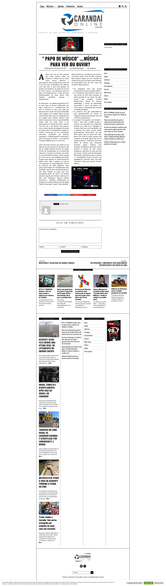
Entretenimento (108, 86)
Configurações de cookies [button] (134, 583)
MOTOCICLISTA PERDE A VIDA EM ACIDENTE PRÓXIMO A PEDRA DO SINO (49, 482)
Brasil (105, 73)
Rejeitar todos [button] (159, 583)
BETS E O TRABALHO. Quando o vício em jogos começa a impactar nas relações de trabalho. (115, 115)
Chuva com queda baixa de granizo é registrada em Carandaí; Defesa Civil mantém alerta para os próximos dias (114, 122)
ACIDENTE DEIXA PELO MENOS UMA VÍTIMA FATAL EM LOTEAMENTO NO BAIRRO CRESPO (47, 345)
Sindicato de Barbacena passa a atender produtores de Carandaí (114, 143)
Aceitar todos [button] (148, 583)
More (50, 363)
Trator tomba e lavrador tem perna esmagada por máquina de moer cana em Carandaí (48, 522)
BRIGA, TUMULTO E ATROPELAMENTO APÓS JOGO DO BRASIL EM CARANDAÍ (47, 390)
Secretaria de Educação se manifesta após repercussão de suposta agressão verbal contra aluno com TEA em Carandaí (115, 129)
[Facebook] (119, 6)
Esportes (106, 89)
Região (106, 99)
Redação (93, 68)
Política (106, 96)
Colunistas (107, 80)
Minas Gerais (107, 93)
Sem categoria (108, 102)
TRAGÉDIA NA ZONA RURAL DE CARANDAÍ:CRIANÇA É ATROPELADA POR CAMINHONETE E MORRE (48, 437)
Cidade (74, 68)
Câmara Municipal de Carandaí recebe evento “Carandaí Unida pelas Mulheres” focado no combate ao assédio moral (114, 137)
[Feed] (122, 6)
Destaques (80, 68)
